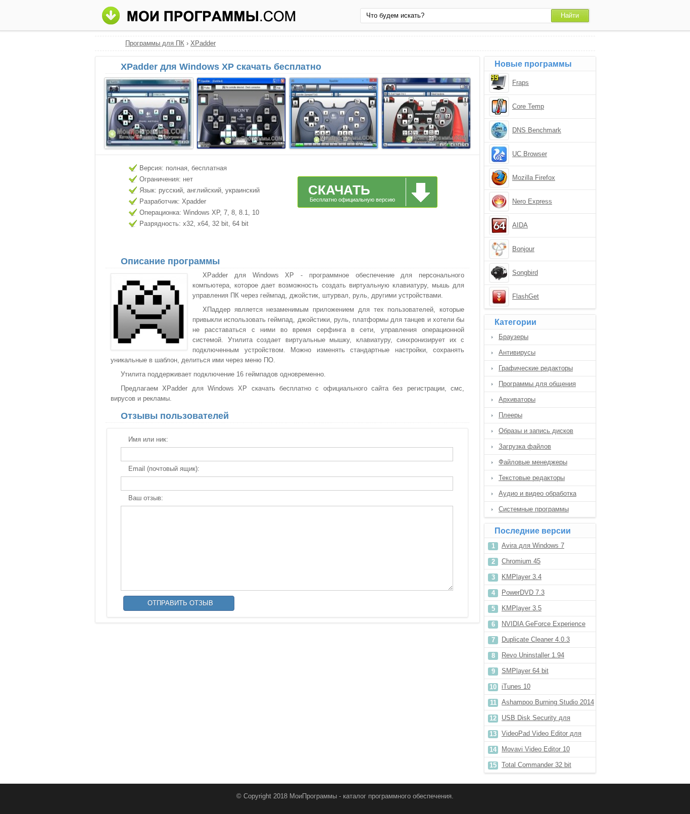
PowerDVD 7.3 (523, 592)
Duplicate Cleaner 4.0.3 (536, 639)
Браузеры (513, 337)
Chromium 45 (521, 561)
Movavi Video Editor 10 (536, 749)
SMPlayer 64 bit (525, 671)
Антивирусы (517, 352)
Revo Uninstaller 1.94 (533, 655)
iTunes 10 (516, 686)
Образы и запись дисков (536, 431)
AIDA (520, 225)
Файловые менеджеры (533, 462)
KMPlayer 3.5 (521, 608)
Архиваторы (517, 399)
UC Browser (529, 154)
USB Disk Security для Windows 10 (536, 720)
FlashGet (525, 296)
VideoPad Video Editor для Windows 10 (541, 735)
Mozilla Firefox (533, 177)
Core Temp (528, 106)
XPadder (203, 43)
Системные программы (534, 509)
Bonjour (523, 249)
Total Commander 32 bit (536, 765)
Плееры (510, 415)
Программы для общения (537, 384)
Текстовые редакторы (532, 478)
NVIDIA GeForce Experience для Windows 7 (543, 626)
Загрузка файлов (525, 446)
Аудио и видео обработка (537, 493)
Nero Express (532, 201)
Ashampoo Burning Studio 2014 (548, 702)
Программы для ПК (154, 43)
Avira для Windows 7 (533, 545)
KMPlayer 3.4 (521, 577)
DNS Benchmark (536, 130)
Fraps (520, 82)
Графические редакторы (536, 368)
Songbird (525, 272)
